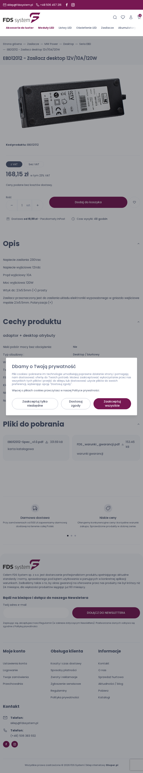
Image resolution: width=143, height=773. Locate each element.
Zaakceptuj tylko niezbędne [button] (35, 404)
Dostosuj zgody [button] (75, 404)
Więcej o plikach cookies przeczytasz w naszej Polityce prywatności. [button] (56, 390)
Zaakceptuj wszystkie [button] (112, 404)
